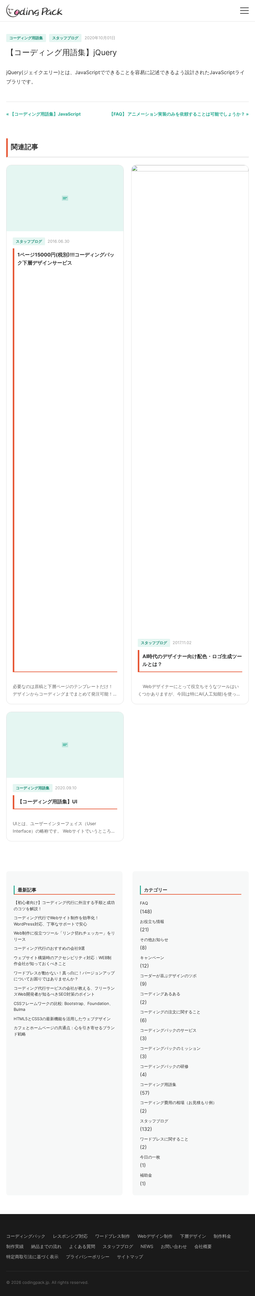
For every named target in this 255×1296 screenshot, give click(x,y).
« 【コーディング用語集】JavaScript (43, 114)
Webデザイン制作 (155, 1236)
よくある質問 (82, 1246)
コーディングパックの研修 (164, 1066)
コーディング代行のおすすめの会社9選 (49, 948)
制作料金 (222, 1236)
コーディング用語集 (26, 38)
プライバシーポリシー (87, 1256)
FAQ (144, 903)
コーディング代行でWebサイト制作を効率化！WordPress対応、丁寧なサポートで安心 (56, 920)
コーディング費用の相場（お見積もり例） (178, 1102)
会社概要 (203, 1246)
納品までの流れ (46, 1246)
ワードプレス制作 (112, 1236)
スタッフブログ (65, 38)
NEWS (147, 1246)
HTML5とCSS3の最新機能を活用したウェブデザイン (62, 1018)
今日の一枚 (150, 1157)
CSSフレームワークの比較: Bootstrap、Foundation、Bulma (63, 1006)
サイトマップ (130, 1256)
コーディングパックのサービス (168, 1030)
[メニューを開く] (244, 10)
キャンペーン (152, 957)
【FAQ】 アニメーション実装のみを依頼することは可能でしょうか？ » (179, 114)
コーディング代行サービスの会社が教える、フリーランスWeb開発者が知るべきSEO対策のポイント (64, 991)
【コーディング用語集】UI (47, 801)
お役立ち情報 (152, 921)
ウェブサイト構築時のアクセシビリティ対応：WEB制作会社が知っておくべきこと (62, 960)
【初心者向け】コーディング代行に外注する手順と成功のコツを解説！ (64, 905)
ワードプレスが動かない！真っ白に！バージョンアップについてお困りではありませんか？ (64, 976)
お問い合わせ (174, 1246)
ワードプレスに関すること (164, 1138)
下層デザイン (193, 1236)
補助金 (146, 1175)
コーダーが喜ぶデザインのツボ (168, 975)
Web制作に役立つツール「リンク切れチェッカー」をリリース (64, 936)
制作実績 (15, 1246)
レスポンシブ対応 (70, 1236)
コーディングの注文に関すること (170, 1011)
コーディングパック (25, 1236)
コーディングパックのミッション (170, 1048)
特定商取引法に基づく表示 (32, 1256)
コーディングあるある (160, 993)
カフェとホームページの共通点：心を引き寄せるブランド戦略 (64, 1030)
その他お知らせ (154, 939)
